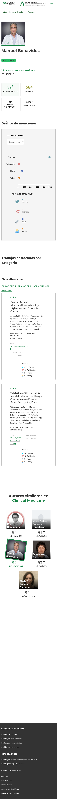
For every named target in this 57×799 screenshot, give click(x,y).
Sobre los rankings (11, 770)
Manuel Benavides (12, 555)
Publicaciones (6, 780)
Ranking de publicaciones (11, 738)
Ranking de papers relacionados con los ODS (19, 759)
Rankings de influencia (12, 729)
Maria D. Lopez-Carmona (25, 584)
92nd (29, 101)
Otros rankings (9, 754)
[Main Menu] (51, 3)
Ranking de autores (9, 734)
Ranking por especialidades (12, 764)
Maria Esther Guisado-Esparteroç (40, 524)
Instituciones (6, 785)
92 (9, 87)
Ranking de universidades (11, 743)
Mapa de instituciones (10, 793)
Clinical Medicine (9, 60)
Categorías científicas (10, 789)
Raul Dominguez (13, 525)
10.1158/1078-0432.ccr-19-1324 (15, 441)
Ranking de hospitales (10, 747)
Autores (4, 776)
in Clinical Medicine (10, 92)
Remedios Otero (38, 555)
